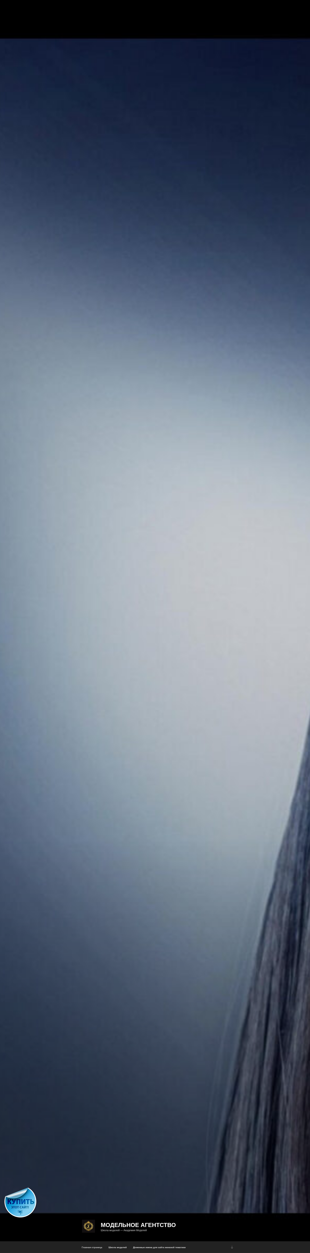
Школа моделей (117, 1247)
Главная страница (92, 1247)
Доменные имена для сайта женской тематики (159, 1247)
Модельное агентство (138, 1224)
